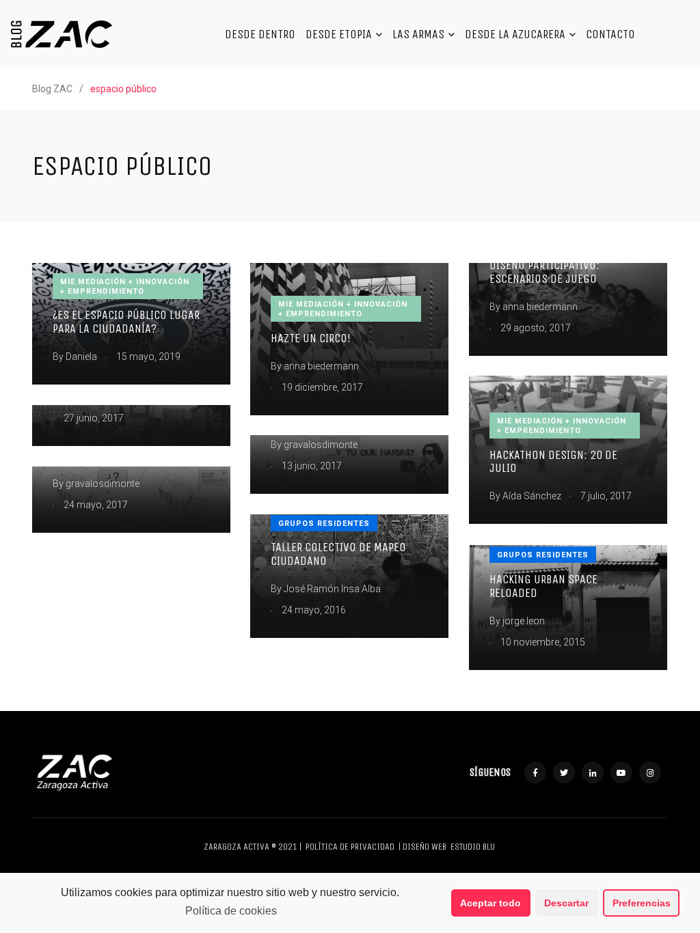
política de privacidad (350, 846)
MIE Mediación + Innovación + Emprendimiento (124, 286)
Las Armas (418, 34)
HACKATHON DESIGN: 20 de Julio (553, 461)
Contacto (610, 34)
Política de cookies (231, 911)
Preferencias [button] (641, 902)
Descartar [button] (566, 902)
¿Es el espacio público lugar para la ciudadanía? (126, 322)
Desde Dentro (260, 34)
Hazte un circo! (311, 338)
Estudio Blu (472, 846)
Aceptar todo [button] (490, 902)
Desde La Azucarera (515, 34)
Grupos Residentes (324, 523)
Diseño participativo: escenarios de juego (544, 271)
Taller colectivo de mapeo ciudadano (338, 554)
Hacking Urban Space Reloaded (543, 586)
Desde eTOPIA (339, 34)
